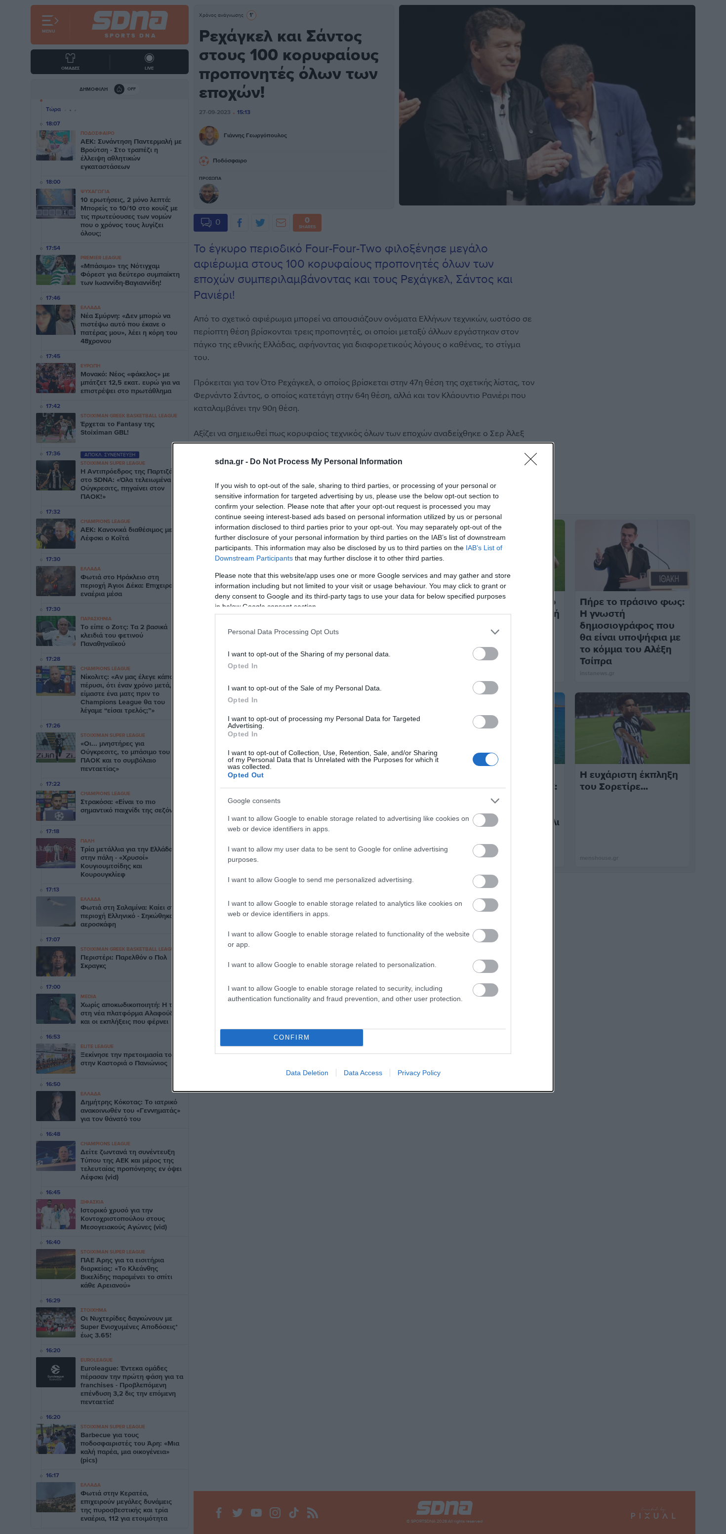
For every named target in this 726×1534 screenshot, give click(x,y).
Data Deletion (307, 1073)
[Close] (533, 462)
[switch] (485, 653)
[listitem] (363, 632)
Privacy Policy (419, 1073)
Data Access (363, 1073)
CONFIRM (292, 1037)
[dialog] (363, 767)
